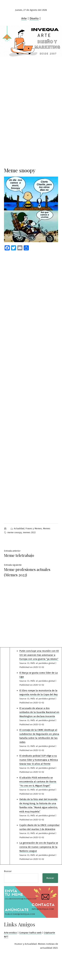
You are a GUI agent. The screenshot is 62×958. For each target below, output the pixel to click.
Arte (24, 18)
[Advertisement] (31, 89)
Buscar (8, 871)
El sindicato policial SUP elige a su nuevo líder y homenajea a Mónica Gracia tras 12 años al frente (38, 759)
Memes (46, 528)
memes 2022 (29, 532)
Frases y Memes (33, 528)
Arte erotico (10, 932)
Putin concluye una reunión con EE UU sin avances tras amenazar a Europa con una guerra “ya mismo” (39, 654)
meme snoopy (14, 532)
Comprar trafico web (30, 932)
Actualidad (19, 528)
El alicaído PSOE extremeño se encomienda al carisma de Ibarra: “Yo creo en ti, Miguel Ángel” (37, 781)
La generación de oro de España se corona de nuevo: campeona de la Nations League (38, 846)
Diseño (34, 18)
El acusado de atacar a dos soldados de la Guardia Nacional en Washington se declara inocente (39, 712)
